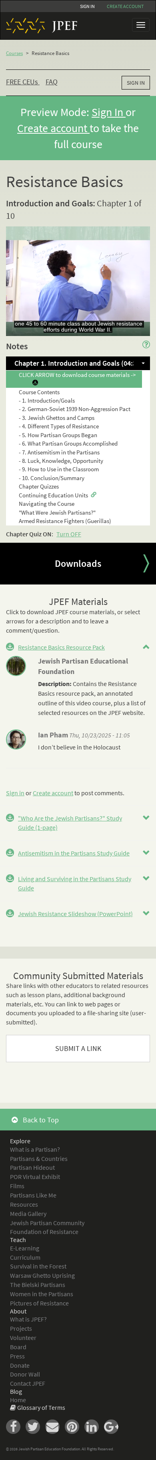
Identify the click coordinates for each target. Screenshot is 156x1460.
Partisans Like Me (33, 1195)
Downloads (78, 563)
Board (18, 1347)
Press (17, 1356)
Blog (16, 1391)
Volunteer (23, 1338)
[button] (146, 647)
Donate (20, 1365)
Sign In (87, 6)
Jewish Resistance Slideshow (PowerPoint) (75, 914)
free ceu (22, 81)
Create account (125, 6)
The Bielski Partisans (37, 1285)
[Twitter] (35, 1426)
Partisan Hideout (32, 1167)
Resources (24, 1204)
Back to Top (40, 1119)
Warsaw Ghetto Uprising (42, 1275)
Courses (14, 53)
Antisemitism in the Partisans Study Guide (74, 853)
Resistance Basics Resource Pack (61, 647)
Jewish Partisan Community (47, 1223)
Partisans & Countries (39, 1159)
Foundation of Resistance (44, 1232)
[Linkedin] (94, 1426)
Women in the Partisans (41, 1294)
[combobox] (78, 363)
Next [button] (146, 563)
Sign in (15, 793)
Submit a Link (78, 1048)
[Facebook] (16, 1426)
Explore (20, 1141)
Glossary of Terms (41, 1407)
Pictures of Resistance (39, 1303)
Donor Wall (25, 1374)
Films (17, 1186)
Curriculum (25, 1257)
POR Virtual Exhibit (35, 1177)
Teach (18, 1240)
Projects (21, 1328)
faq (52, 81)
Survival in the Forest (38, 1266)
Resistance (122, 684)
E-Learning (24, 1248)
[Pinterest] (74, 1426)
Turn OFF (68, 534)
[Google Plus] (113, 1426)
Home (18, 1400)
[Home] (38, 25)
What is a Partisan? (35, 1149)
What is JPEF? (28, 1319)
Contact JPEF (27, 1383)
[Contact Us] (55, 1426)
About (18, 1311)
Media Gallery (28, 1214)
